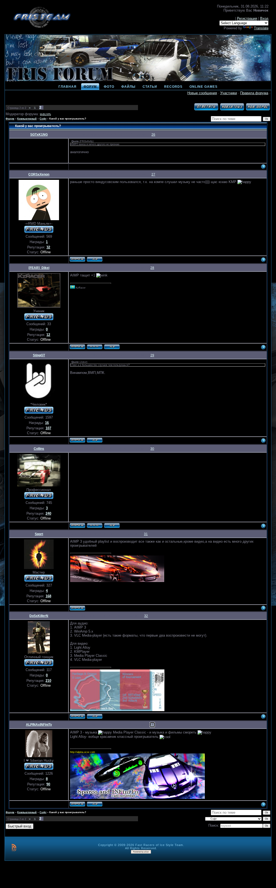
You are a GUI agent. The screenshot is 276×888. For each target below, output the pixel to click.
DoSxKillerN (38, 616)
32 (146, 616)
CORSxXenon (38, 174)
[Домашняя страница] (95, 346)
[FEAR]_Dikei (39, 268)
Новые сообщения (202, 93)
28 (152, 268)
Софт (43, 118)
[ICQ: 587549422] (95, 804)
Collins (39, 449)
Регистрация (247, 18)
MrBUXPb (45, 114)
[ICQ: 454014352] (112, 525)
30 (152, 449)
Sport (39, 534)
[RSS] (14, 847)
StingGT (39, 355)
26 (153, 134)
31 (146, 534)
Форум (10, 118)
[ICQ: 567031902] (112, 346)
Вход (264, 18)
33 (152, 724)
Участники (228, 93)
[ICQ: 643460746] (95, 716)
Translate (261, 28)
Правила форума (254, 93)
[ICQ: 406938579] (95, 440)
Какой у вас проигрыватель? (67, 118)
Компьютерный (27, 118)
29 (152, 355)
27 (153, 174)
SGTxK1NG (39, 134)
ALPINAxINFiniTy (39, 724)
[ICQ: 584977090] (95, 259)
